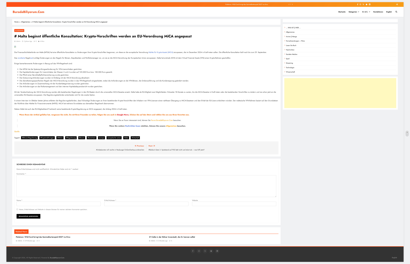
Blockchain (91, 137)
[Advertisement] (340, 93)
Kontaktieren (378, 12)
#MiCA (60, 137)
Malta (126, 137)
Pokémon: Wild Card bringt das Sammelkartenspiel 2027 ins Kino (246, 4)
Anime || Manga (291, 36)
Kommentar (21, 174)
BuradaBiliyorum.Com (28, 12)
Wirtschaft (135, 137)
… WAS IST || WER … (293, 28)
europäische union (114, 137)
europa (101, 137)
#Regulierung (71, 137)
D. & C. (365, 12)
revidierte (21, 58)
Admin (18, 41)
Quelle (16, 131)
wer (31, 58)
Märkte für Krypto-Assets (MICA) (161, 52)
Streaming (289, 63)
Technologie (290, 67)
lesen (138, 126)
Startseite (342, 12)
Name (19, 200)
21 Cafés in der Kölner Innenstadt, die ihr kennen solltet (172, 237)
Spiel (287, 59)
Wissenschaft (290, 72)
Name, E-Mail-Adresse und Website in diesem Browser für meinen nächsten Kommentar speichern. (53, 209)
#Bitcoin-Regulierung (29, 137)
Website (195, 200)
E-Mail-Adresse (110, 200)
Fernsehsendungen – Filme (295, 41)
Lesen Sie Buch (291, 45)
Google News (123, 114)
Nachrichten (130, 126)
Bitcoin (81, 137)
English (389, 12)
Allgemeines (19, 30)
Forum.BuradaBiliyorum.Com (162, 120)
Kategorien (353, 12)
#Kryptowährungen (47, 137)
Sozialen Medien (291, 54)
